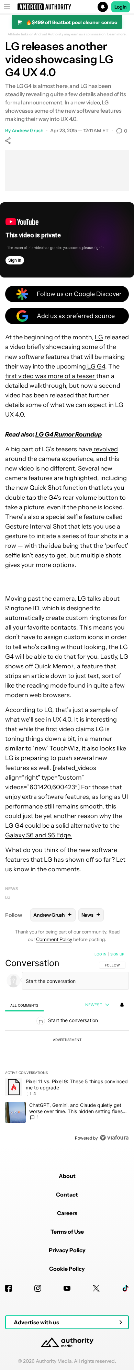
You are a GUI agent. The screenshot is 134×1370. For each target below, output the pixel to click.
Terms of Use (67, 1231)
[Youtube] (67, 1288)
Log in (100, 954)
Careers (67, 1213)
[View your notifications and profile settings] (122, 1005)
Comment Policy (54, 939)
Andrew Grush (27, 130)
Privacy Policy (67, 1250)
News (11, 888)
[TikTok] (125, 1288)
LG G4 (95, 366)
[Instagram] (37, 1288)
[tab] (24, 1005)
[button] (67, 7)
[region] (67, 1047)
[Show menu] (7, 7)
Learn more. (117, 34)
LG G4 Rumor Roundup (68, 434)
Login (120, 7)
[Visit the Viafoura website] (114, 1138)
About (67, 1176)
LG (99, 337)
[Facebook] (8, 1288)
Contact (67, 1194)
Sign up (117, 954)
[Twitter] (96, 1288)
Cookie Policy (67, 1268)
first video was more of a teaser (50, 376)
